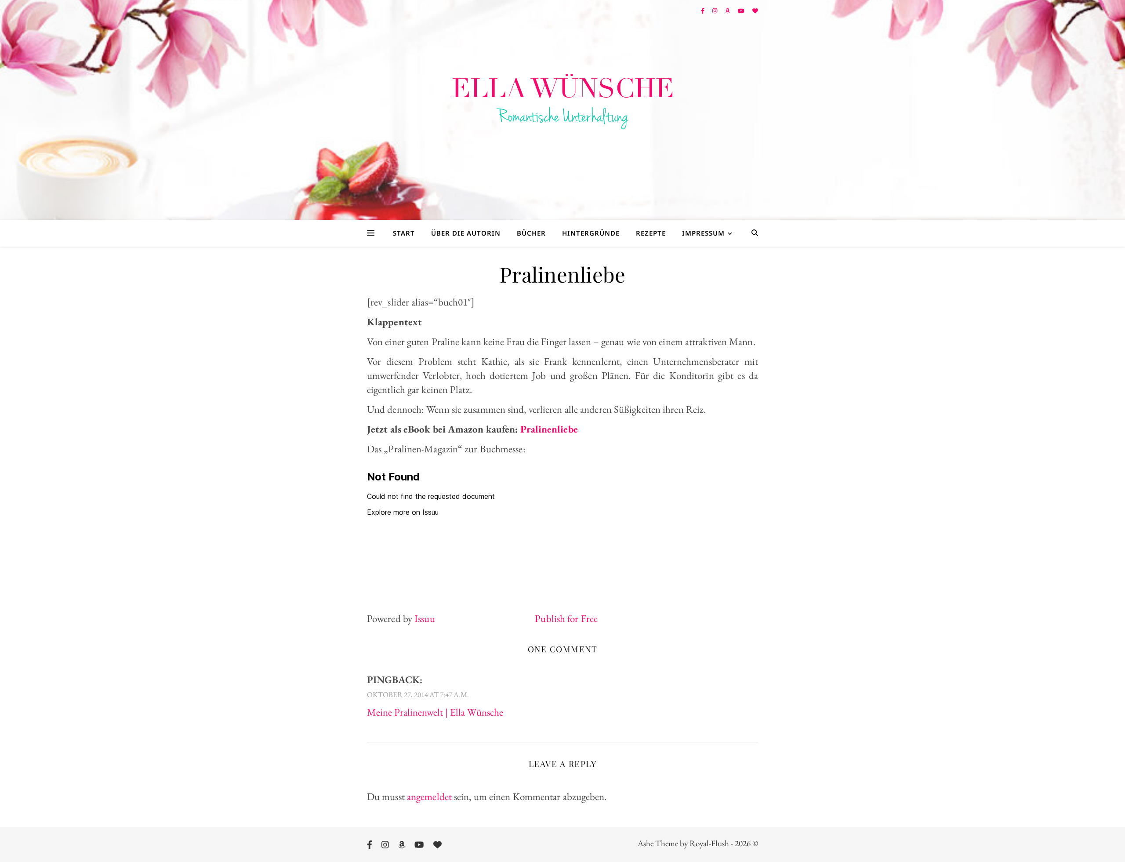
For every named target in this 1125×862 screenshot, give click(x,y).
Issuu (424, 618)
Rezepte (651, 233)
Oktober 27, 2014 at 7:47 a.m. (418, 694)
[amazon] (728, 11)
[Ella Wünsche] (562, 101)
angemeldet (429, 796)
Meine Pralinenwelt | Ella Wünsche (435, 712)
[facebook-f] (703, 11)
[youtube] (742, 11)
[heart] (755, 11)
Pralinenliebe (549, 429)
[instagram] (715, 11)
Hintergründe (591, 233)
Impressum (703, 233)
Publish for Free (566, 618)
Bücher (531, 233)
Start (404, 233)
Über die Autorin (466, 233)
